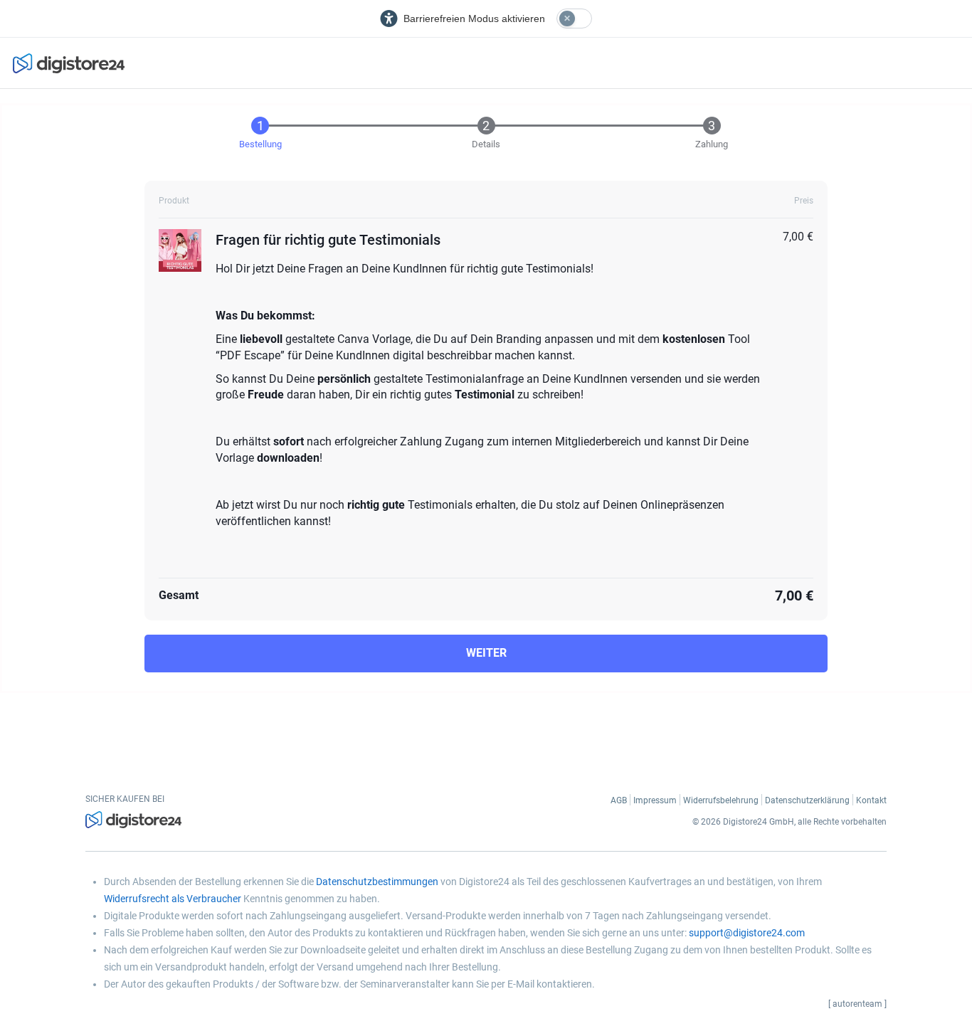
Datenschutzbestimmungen (377, 881)
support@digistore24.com (747, 932)
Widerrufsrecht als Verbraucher (172, 898)
